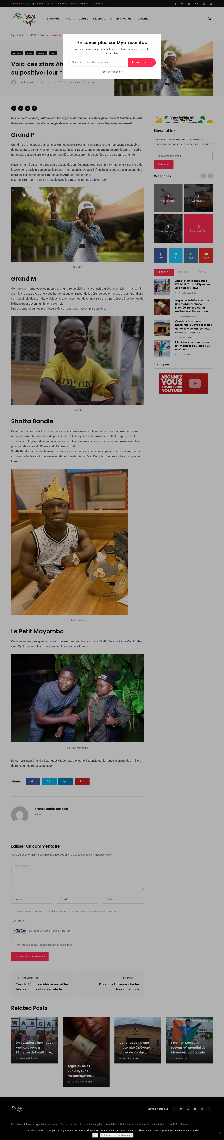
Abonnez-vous (142, 62)
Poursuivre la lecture (112, 71)
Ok (95, 1135)
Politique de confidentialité (116, 1135)
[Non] (220, 1133)
